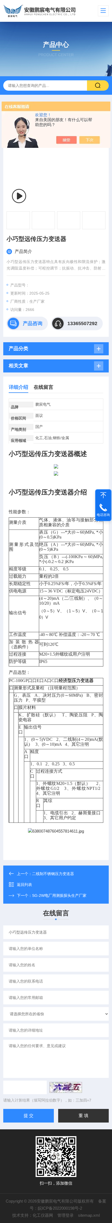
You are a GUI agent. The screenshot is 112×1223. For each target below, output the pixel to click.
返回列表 (24, 884)
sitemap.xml (89, 1215)
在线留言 (43, 387)
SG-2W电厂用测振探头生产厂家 (59, 895)
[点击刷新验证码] (65, 1087)
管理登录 (65, 1215)
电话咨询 (103, 515)
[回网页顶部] (103, 495)
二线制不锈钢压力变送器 (53, 874)
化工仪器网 (43, 1215)
